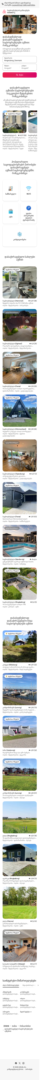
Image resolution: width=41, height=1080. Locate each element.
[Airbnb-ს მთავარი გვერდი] (4, 11)
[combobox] (19, 60)
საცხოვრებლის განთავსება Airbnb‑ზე (18, 11)
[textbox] (11, 68)
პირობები (28, 1069)
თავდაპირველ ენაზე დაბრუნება (23, 5)
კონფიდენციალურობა (15, 1069)
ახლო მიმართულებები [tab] (11, 985)
